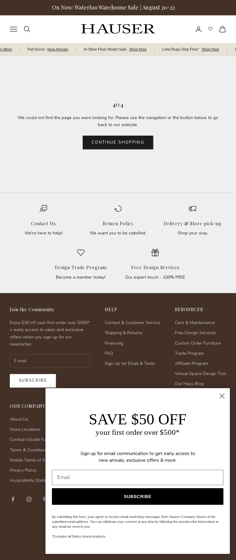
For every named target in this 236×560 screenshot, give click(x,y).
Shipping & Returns (124, 333)
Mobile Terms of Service (33, 460)
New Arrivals (57, 49)
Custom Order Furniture (198, 343)
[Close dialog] (222, 396)
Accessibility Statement (33, 480)
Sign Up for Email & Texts (130, 363)
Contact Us (43, 223)
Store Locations (25, 429)
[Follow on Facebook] (13, 499)
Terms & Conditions (29, 450)
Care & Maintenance (195, 323)
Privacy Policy (23, 470)
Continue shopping (118, 142)
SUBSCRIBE (137, 496)
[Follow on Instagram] (29, 499)
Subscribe (33, 380)
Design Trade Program (81, 267)
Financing (114, 343)
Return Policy (118, 223)
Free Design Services (155, 267)
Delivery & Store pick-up (193, 223)
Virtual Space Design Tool (200, 374)
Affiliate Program (191, 363)
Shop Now (138, 49)
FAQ (109, 353)
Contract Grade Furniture (34, 439)
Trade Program (189, 353)
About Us (19, 419)
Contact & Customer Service (132, 323)
